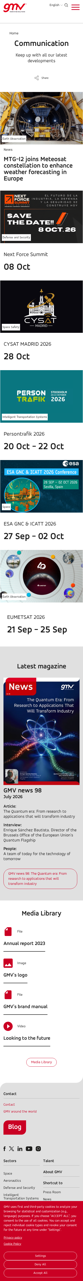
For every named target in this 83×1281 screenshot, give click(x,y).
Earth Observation (14, 138)
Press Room (52, 1192)
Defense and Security (16, 237)
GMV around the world (20, 1111)
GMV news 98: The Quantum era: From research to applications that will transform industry (37, 879)
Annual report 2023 (24, 943)
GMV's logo (15, 975)
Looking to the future (26, 1038)
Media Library (41, 1062)
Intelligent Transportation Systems (25, 417)
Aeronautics (12, 1181)
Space (6, 506)
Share (45, 78)
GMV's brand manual (25, 1006)
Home (13, 33)
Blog (14, 1127)
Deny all (40, 1264)
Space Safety (11, 327)
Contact (9, 1105)
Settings (40, 1256)
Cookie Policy (12, 1244)
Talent (48, 1161)
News (47, 1199)
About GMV (52, 1172)
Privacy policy (13, 1237)
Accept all (40, 1273)
